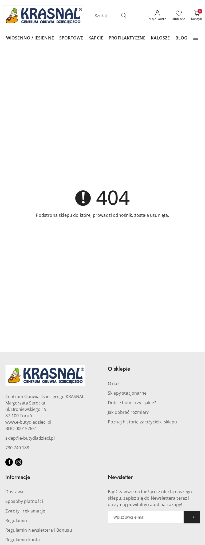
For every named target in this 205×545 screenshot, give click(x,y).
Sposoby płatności (24, 501)
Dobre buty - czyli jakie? (132, 403)
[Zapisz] (192, 517)
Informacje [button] (17, 477)
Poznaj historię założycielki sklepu (142, 422)
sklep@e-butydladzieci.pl (30, 438)
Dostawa (14, 492)
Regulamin (16, 520)
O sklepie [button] (119, 369)
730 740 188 (17, 448)
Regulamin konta (22, 540)
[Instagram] (18, 462)
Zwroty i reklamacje (25, 511)
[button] (196, 38)
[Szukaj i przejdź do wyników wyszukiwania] (123, 16)
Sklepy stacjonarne (127, 393)
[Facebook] (9, 462)
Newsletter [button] (120, 477)
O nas (114, 383)
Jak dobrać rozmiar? (128, 412)
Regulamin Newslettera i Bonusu (38, 530)
